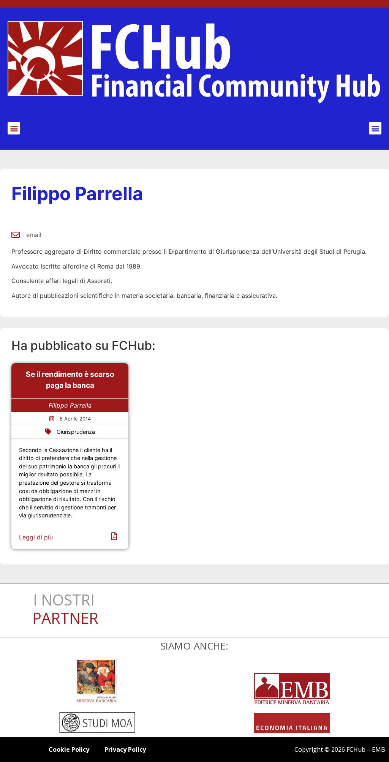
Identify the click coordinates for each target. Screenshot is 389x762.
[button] (14, 128)
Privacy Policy (125, 749)
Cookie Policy (69, 749)
